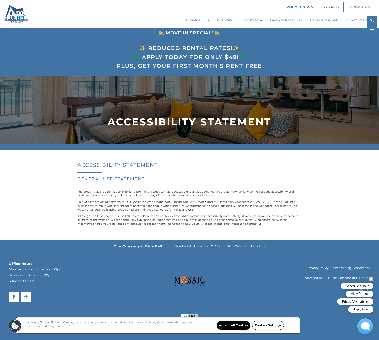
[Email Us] (372, 31)
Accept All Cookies (233, 325)
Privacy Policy (318, 268)
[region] (158, 325)
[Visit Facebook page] (14, 297)
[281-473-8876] (372, 21)
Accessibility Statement (351, 268)
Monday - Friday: (22, 269)
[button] (330, 7)
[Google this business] (26, 297)
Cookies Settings (268, 325)
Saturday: (16, 275)
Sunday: (15, 281)
